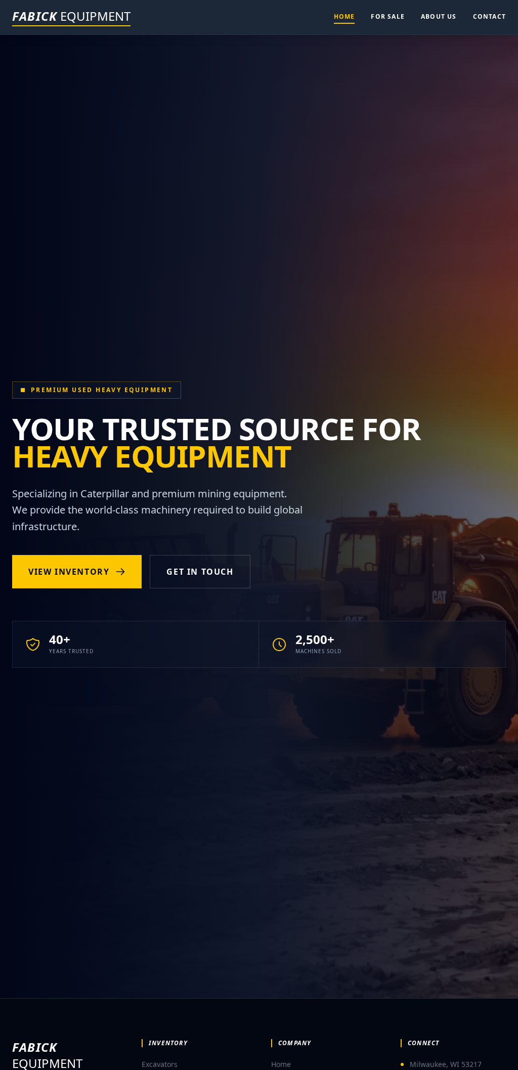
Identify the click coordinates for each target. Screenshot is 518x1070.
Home (344, 16)
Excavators (160, 1064)
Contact (489, 16)
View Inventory (68, 571)
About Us (439, 16)
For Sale (388, 16)
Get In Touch (199, 571)
